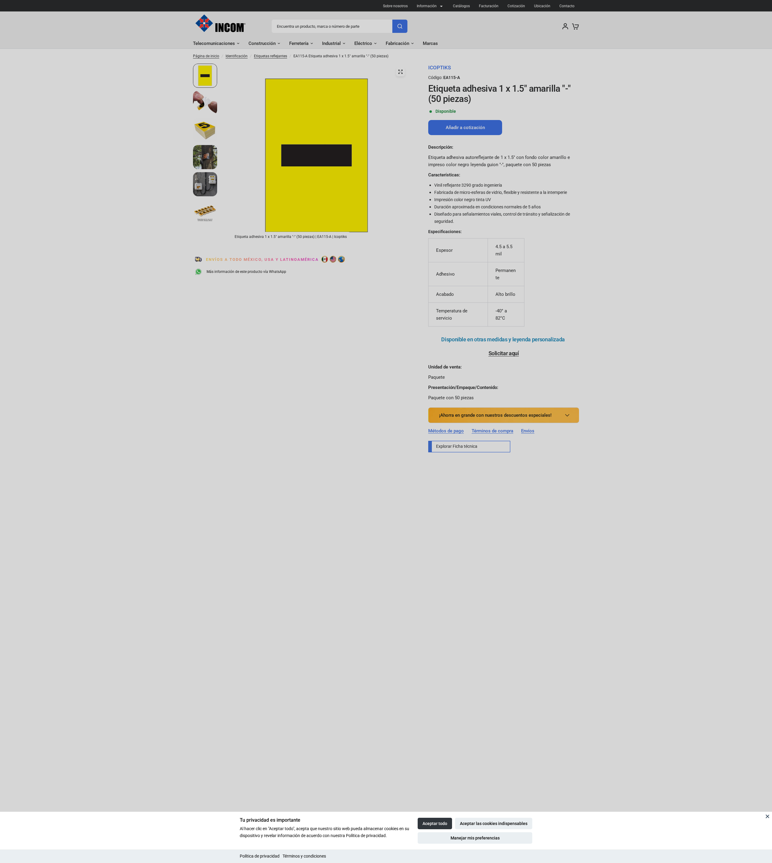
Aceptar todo (434, 823)
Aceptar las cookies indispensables (493, 823)
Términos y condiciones (304, 856)
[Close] (767, 816)
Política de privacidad (260, 856)
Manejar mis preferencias (475, 838)
